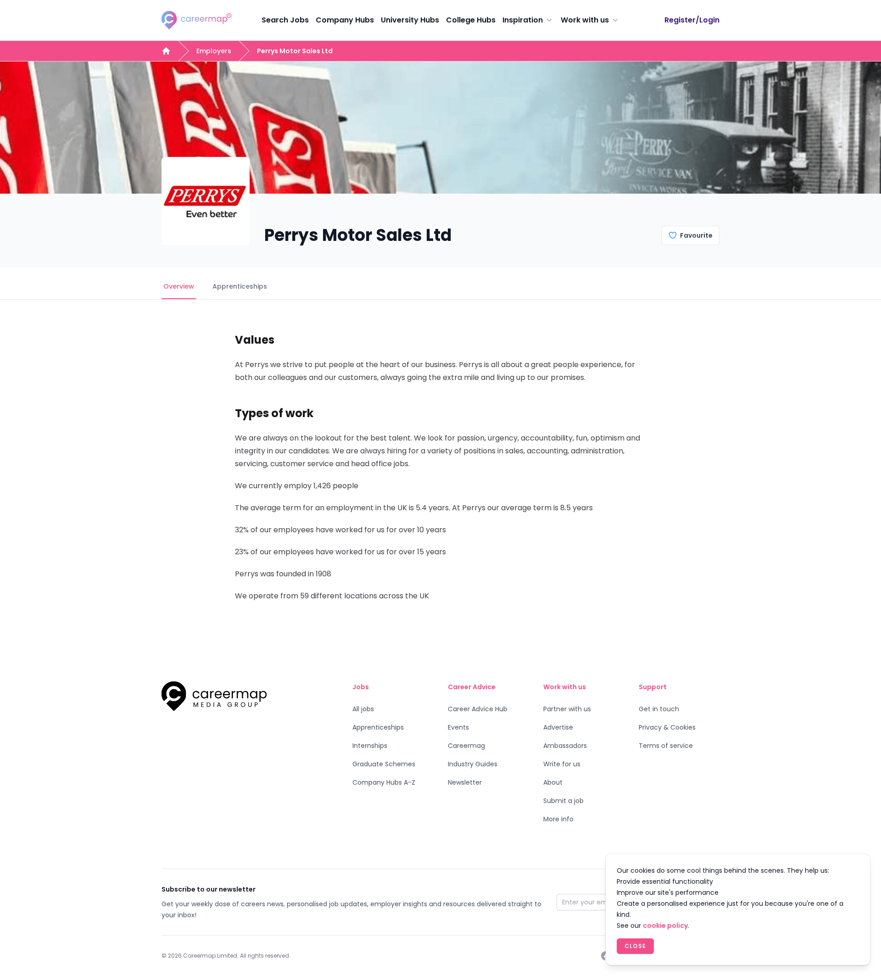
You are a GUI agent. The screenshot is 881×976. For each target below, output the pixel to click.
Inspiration (522, 20)
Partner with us (567, 709)
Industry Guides (472, 764)
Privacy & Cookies (667, 727)
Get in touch (659, 709)
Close (635, 946)
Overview (178, 286)
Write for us (561, 764)
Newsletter (465, 782)
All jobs (363, 709)
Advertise (558, 727)
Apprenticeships (239, 286)
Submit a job (563, 800)
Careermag (466, 745)
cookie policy (665, 925)
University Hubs (410, 20)
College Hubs (471, 20)
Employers (213, 51)
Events (458, 727)
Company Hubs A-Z (383, 782)
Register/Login (691, 20)
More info (558, 819)
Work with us (585, 20)
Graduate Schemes (383, 764)
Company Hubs (345, 20)
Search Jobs (285, 20)
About (553, 782)
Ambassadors (565, 745)
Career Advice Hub (477, 709)
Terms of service (666, 745)
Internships (369, 745)
